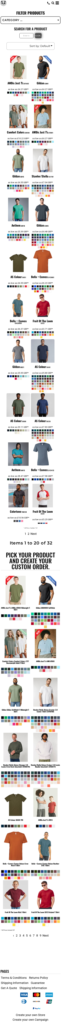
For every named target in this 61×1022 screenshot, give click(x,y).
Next (33, 533)
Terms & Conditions (14, 977)
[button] (52, 2)
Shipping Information (14, 983)
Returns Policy (38, 977)
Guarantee (38, 983)
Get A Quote (9, 988)
